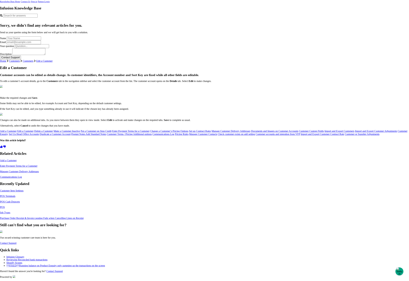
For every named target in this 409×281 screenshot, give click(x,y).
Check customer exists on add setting (236, 134)
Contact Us (25, 1)
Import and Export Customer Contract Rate (322, 134)
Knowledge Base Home (10, 1)
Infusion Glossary (15, 256)
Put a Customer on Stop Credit (96, 131)
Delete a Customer (43, 131)
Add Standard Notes (96, 134)
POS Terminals (7, 196)
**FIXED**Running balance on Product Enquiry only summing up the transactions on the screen (55, 265)
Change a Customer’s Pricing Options (169, 131)
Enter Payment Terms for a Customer (131, 131)
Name (3, 38)
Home (3, 61)
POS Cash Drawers (10, 201)
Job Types (5, 212)
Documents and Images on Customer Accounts (274, 131)
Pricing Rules (182, 134)
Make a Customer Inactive (67, 131)
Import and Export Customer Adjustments (376, 131)
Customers (14, 61)
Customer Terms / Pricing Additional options (129, 134)
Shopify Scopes (14, 262)
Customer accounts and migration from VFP (278, 134)
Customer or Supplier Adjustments (362, 134)
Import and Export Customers (339, 131)
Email (3, 42)
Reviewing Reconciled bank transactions (26, 259)
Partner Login (44, 1)
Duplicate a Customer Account (55, 134)
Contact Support (8, 243)
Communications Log (163, 134)
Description (6, 54)
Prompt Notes (78, 134)
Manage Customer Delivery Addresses (231, 131)
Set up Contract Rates (200, 131)
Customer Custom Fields (311, 131)
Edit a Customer (44, 61)
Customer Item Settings (11, 190)
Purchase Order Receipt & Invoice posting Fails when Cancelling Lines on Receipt (42, 218)
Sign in (34, 1)
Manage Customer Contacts (203, 134)
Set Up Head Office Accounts (24, 134)
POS (2, 207)
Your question (7, 46)
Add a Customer (8, 131)
